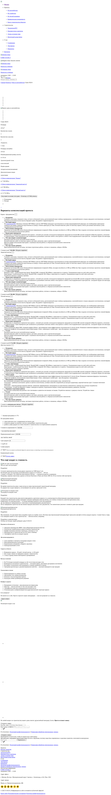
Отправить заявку (6, 735)
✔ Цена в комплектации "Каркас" (11, 178)
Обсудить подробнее (21, 250)
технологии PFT (11, 224)
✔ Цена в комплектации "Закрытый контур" (14, 184)
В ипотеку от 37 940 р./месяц (29, 196)
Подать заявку (10, 456)
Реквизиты (4, 763)
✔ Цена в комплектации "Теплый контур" (13, 190)
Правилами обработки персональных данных (44, 732)
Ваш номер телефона (7, 727)
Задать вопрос (5, 598)
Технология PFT (5, 752)
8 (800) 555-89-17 (6, 769)
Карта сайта (4, 793)
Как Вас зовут (5, 725)
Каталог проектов (6, 749)
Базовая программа (11, 415)
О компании (4, 760)
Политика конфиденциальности (10, 765)
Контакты (7, 51)
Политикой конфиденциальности (20, 732)
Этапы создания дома (7, 755)
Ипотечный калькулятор (8, 757)
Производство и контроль (8, 754)
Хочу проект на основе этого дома (10, 196)
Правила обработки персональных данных (13, 766)
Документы (4, 762)
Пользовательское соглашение (17, 793)
